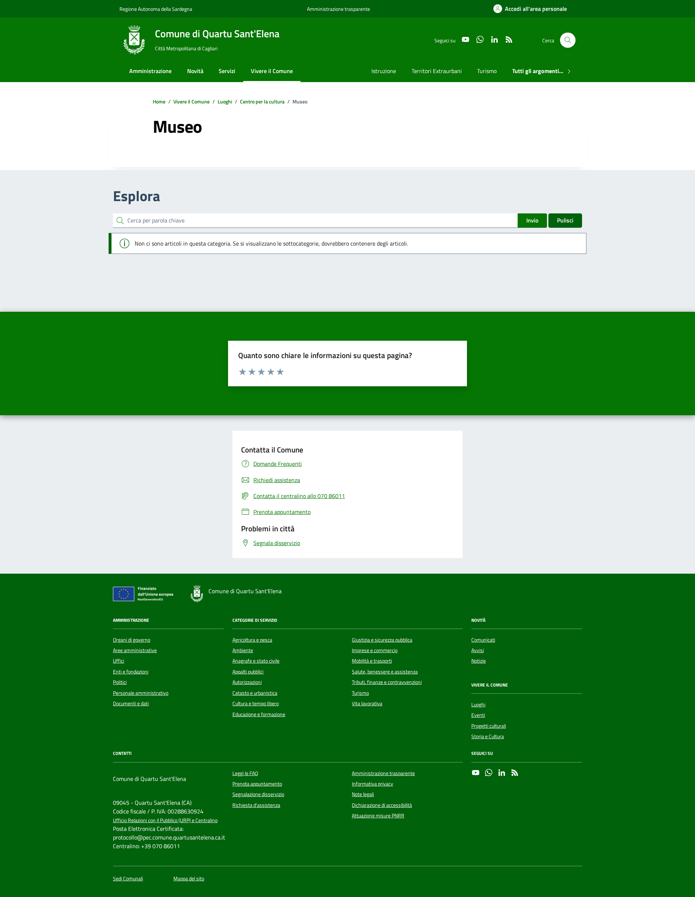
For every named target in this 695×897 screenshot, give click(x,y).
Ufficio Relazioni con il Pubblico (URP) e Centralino (165, 820)
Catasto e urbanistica (254, 693)
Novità (195, 71)
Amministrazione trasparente (338, 9)
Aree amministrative (135, 650)
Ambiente (242, 650)
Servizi (227, 71)
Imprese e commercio (374, 650)
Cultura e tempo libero (255, 703)
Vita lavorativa (367, 703)
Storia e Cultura (487, 736)
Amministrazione (150, 71)
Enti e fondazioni (130, 672)
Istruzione (383, 71)
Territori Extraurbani (437, 71)
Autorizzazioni (247, 682)
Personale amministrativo (140, 693)
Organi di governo (131, 640)
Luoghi (478, 705)
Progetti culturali (488, 726)
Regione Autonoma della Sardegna (155, 9)
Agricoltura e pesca (252, 640)
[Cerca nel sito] (568, 40)
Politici (120, 682)
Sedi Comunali (128, 879)
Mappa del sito (188, 879)
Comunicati (483, 640)
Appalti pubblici (248, 672)
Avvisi (477, 650)
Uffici (118, 661)
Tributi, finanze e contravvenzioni (387, 682)
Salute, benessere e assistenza (385, 672)
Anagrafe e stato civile (255, 661)
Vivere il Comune (272, 71)
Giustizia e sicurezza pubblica (382, 640)
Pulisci (565, 220)
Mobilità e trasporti (372, 661)
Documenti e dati (131, 703)
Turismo (487, 71)
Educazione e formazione (258, 714)
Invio (532, 220)
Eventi (478, 715)
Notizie (478, 661)
